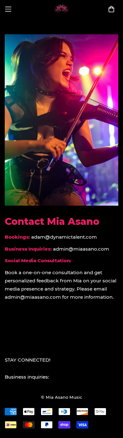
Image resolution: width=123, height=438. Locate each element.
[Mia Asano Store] (61, 9)
